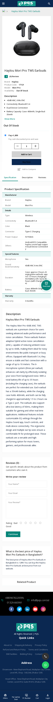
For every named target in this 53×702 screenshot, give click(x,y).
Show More (9, 119)
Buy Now (27, 162)
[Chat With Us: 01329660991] (45, 665)
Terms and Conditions (38, 649)
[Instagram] (43, 610)
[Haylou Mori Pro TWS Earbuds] (26, 58)
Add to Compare (26, 169)
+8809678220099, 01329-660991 (14, 600)
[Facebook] (11, 610)
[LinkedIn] (27, 610)
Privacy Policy (41, 645)
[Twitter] (19, 610)
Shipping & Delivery (23, 645)
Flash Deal (46, 284)
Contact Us (40, 654)
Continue (13, 534)
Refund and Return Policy (14, 649)
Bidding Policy (26, 654)
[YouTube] (35, 610)
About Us (8, 645)
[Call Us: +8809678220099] (45, 656)
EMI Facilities (11, 654)
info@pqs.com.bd (40, 600)
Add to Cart (26, 154)
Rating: (9, 523)
